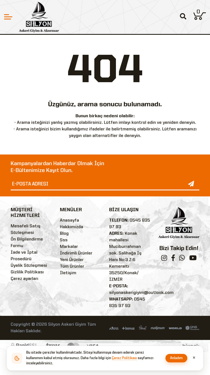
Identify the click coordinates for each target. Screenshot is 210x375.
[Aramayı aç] (183, 17)
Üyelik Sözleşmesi (29, 266)
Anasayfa (69, 220)
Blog (64, 233)
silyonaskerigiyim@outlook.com (141, 293)
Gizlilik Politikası (27, 272)
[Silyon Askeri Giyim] (39, 17)
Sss (64, 240)
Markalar (69, 247)
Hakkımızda (71, 227)
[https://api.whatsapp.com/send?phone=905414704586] (182, 259)
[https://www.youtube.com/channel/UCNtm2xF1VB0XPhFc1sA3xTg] (193, 259)
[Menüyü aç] (8, 16)
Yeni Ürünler (72, 260)
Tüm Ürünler (72, 266)
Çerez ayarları (24, 279)
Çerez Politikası (124, 358)
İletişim (68, 273)
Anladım (176, 358)
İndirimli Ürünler (76, 253)
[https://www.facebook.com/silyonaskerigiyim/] (173, 259)
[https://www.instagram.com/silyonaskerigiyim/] (164, 259)
